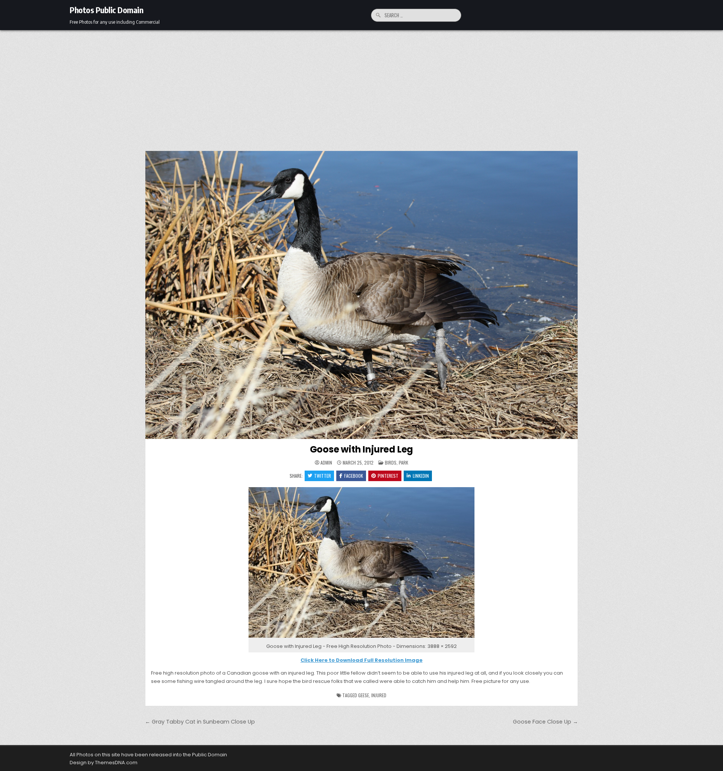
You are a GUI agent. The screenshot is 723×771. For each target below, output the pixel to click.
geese (363, 695)
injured (378, 695)
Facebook (353, 475)
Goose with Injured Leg (361, 449)
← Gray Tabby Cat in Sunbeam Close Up (200, 721)
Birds (391, 462)
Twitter (322, 475)
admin (326, 462)
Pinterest (388, 475)
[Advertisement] (361, 86)
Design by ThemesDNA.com (103, 762)
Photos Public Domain (106, 10)
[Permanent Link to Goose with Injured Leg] (361, 295)
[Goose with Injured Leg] (361, 637)
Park (403, 462)
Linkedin (421, 475)
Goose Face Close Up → (545, 721)
